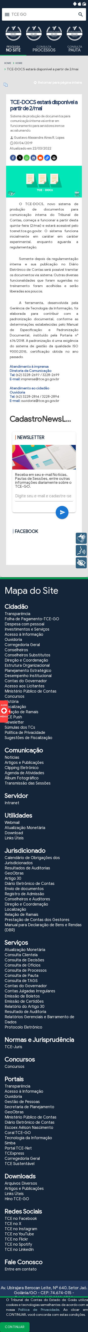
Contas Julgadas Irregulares (30, 991)
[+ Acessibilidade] (81, 562)
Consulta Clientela (21, 955)
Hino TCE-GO (17, 1198)
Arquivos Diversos (21, 1183)
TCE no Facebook (21, 1218)
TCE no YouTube (19, 1234)
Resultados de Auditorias (27, 868)
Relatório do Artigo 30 (24, 1006)
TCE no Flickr (16, 1239)
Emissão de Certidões (24, 1001)
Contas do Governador (26, 681)
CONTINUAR (15, 1327)
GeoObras (14, 873)
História (12, 701)
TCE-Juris (13, 1046)
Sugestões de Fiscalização (28, 737)
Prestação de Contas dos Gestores (37, 919)
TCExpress (14, 1153)
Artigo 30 (13, 878)
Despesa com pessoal (24, 624)
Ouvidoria (13, 639)
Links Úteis (14, 838)
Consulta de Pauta (21, 975)
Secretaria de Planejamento (29, 1107)
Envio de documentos (24, 888)
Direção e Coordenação (26, 660)
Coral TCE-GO (18, 1132)
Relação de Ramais (21, 712)
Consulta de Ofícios (23, 965)
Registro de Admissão (24, 894)
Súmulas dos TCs (20, 727)
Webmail (12, 822)
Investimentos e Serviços (27, 629)
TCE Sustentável (19, 1163)
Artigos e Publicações (24, 762)
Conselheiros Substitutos (27, 655)
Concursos (14, 696)
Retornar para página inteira (60, 82)
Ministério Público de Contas (30, 691)
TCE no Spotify (18, 1244)
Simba (10, 1143)
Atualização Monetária (25, 827)
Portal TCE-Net (18, 1148)
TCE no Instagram (21, 1228)
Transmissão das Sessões (28, 783)
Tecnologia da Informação (28, 1137)
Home (7, 63)
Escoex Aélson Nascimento (29, 1127)
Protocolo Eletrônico (23, 1027)
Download (14, 833)
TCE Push (13, 717)
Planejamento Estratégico (28, 670)
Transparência (17, 613)
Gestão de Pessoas (22, 1101)
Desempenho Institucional (28, 675)
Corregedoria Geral (22, 644)
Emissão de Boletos (22, 996)
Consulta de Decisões (24, 960)
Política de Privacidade (38, 1310)
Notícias (12, 757)
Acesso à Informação (24, 634)
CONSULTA (44, 49)
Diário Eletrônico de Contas (30, 883)
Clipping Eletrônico (22, 767)
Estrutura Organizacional (27, 665)
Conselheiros (16, 650)
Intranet (12, 803)
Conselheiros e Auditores (27, 899)
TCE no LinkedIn (19, 1249)
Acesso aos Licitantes (24, 686)
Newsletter (14, 722)
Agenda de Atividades (24, 773)
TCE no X (13, 1223)
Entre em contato (21, 1269)
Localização (15, 706)
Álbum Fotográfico (22, 778)
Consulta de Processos (26, 970)
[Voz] (81, 550)
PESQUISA (13, 49)
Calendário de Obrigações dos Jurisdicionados (32, 860)
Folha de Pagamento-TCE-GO (32, 619)
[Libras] (81, 538)
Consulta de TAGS (21, 980)
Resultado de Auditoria (25, 1011)
